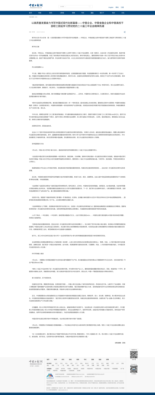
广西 (63, 365)
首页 (30, 13)
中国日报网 (31, 17)
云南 (88, 365)
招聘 (107, 359)
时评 (55, 359)
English (111, 7)
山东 (117, 363)
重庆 (73, 365)
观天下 (102, 13)
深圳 (108, 365)
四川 (78, 365)
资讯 (50, 13)
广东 (58, 365)
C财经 (62, 13)
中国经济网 (98, 368)
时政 (39, 13)
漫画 (92, 13)
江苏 (97, 363)
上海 (92, 363)
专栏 (82, 13)
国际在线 (76, 368)
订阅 (122, 7)
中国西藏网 (115, 368)
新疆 (103, 365)
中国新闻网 (63, 370)
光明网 (48, 370)
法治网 (78, 370)
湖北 (48, 365)
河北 (66, 363)
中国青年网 (90, 368)
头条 (36, 17)
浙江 (102, 363)
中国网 (69, 368)
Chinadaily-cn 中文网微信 (134, 369)
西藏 (93, 365)
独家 (100, 359)
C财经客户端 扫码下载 (134, 354)
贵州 (83, 365)
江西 (112, 363)
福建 (107, 363)
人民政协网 (71, 370)
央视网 (82, 368)
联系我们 (37, 366)
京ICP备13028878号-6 (90, 376)
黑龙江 (87, 363)
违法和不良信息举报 (59, 374)
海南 (68, 365)
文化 (122, 13)
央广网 (122, 368)
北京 (56, 363)
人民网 (57, 368)
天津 (61, 363)
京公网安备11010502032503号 (62, 376)
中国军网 (55, 370)
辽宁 (76, 363)
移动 (117, 7)
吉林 (81, 363)
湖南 (53, 365)
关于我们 (32, 366)
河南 (122, 363)
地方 (113, 13)
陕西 (98, 365)
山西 (71, 363)
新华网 (63, 368)
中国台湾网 (106, 368)
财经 (70, 359)
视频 (73, 13)
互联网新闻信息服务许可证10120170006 (75, 374)
